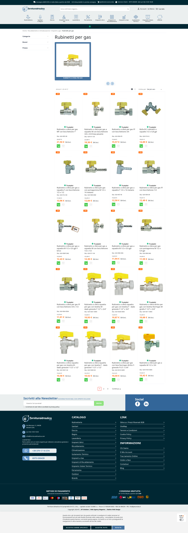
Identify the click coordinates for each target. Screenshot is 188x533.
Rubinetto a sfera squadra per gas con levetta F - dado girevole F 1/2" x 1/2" (95, 365)
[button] (63, 146)
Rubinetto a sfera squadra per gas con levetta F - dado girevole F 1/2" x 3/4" (123, 306)
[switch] (181, 520)
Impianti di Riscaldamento (83, 462)
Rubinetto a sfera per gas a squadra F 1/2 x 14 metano (123, 188)
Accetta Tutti (101, 528)
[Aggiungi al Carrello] (58, 146)
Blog (122, 468)
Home (25, 31)
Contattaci (124, 464)
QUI (121, 517)
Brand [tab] (25, 42)
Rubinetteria (77, 422)
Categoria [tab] (26, 36)
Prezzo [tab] (25, 48)
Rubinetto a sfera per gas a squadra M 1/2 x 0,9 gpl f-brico (68, 248)
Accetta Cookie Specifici (77, 528)
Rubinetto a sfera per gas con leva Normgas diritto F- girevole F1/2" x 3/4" (123, 365)
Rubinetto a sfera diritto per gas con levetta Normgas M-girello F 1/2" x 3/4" (151, 306)
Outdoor (75, 474)
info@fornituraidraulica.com (35, 436)
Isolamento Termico (80, 454)
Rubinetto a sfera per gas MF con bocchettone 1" (67, 130)
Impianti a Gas (78, 458)
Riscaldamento (78, 446)
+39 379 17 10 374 (41, 450)
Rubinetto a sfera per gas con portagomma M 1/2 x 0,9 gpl (150, 248)
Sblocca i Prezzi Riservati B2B (132, 422)
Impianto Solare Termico (82, 466)
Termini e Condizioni (128, 430)
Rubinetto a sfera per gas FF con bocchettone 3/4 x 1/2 (68, 305)
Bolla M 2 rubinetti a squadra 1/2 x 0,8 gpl (148, 130)
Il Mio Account (126, 452)
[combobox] (95, 9)
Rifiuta (118, 528)
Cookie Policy (125, 434)
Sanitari (75, 426)
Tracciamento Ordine (129, 456)
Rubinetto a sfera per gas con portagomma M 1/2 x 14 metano (95, 190)
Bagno (74, 434)
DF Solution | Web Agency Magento (93, 509)
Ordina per (142, 89)
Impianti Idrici (78, 442)
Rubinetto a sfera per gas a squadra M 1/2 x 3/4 (151, 364)
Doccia (74, 430)
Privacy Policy (125, 438)
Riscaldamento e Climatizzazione (39, 31)
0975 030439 (133, 2)
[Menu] (185, 514)
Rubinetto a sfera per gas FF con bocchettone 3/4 (123, 130)
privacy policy (54, 407)
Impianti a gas (56, 31)
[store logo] (40, 9)
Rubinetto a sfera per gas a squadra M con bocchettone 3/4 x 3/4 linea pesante (96, 131)
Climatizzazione (78, 450)
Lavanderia (76, 438)
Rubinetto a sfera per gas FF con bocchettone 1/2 (151, 188)
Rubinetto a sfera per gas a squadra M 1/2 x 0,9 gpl (123, 247)
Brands (75, 478)
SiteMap (123, 426)
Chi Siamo (124, 448)
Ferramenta (76, 470)
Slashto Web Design (113, 509)
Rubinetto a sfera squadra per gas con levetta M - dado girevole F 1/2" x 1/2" (68, 365)
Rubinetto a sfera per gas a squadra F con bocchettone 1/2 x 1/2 (68, 190)
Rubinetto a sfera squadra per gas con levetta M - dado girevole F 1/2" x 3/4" (95, 306)
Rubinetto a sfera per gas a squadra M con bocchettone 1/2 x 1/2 (96, 248)
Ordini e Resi (125, 460)
